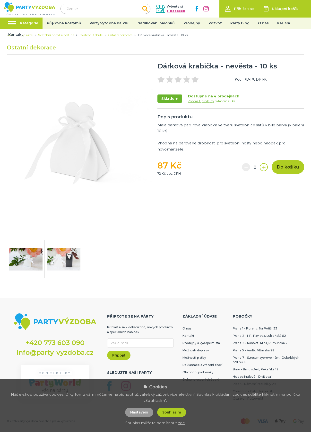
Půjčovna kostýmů (64, 23)
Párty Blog (240, 23)
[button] (239, 9)
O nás (263, 23)
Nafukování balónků (156, 23)
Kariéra (283, 23)
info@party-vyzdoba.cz (55, 352)
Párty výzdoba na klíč (109, 23)
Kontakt (15, 34)
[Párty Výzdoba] (29, 9)
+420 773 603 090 (55, 343)
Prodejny (191, 23)
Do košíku (288, 167)
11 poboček (176, 11)
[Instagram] (206, 9)
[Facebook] (196, 9)
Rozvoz (215, 23)
